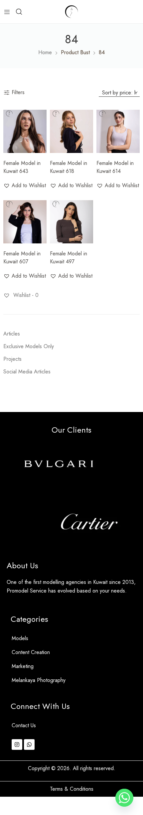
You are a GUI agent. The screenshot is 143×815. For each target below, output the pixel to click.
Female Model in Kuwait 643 (22, 167)
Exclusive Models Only (28, 346)
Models (20, 638)
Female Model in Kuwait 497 (68, 257)
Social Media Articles (27, 371)
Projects (12, 359)
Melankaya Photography (39, 680)
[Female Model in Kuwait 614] (118, 131)
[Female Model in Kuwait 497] (71, 221)
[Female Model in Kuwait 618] (71, 131)
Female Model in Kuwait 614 (115, 167)
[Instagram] (17, 744)
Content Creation (31, 652)
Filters (18, 92)
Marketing (23, 666)
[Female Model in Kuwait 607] (25, 221)
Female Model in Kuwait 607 (22, 257)
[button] (24, 185)
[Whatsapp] (29, 744)
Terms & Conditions (71, 789)
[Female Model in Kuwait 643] (25, 131)
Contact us (24, 725)
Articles (11, 334)
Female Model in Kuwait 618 (68, 167)
